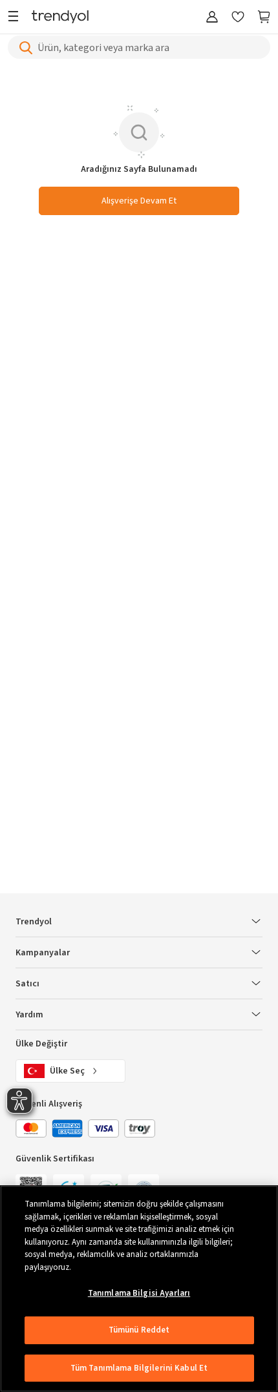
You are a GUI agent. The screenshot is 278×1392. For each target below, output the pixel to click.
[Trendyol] (60, 17)
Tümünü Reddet (139, 1330)
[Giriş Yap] (212, 17)
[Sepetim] (263, 17)
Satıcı (27, 983)
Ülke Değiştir (41, 1043)
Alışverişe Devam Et (139, 200)
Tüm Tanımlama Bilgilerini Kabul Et (139, 1368)
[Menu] (16, 17)
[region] (139, 1288)
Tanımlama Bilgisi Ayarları (139, 1293)
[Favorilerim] (237, 17)
